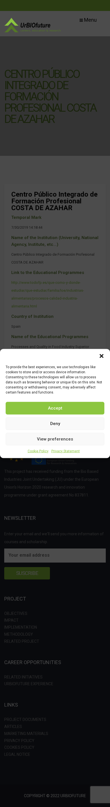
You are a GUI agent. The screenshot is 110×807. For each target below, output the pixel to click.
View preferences (55, 439)
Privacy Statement (65, 451)
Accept (55, 408)
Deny (55, 423)
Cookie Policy (38, 451)
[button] (101, 356)
